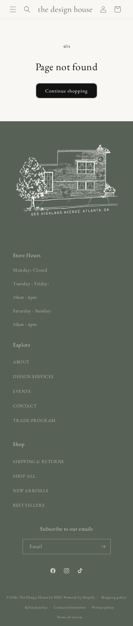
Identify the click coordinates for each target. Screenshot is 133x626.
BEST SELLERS (29, 505)
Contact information (70, 607)
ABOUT (21, 362)
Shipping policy (114, 597)
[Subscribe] (103, 546)
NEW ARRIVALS (30, 490)
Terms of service (69, 617)
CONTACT (24, 406)
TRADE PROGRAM (34, 420)
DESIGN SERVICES (33, 376)
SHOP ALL (24, 476)
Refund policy (36, 607)
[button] (13, 9)
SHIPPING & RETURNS (38, 461)
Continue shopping (66, 91)
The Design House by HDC (41, 597)
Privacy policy (103, 607)
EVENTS (22, 391)
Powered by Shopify (79, 597)
